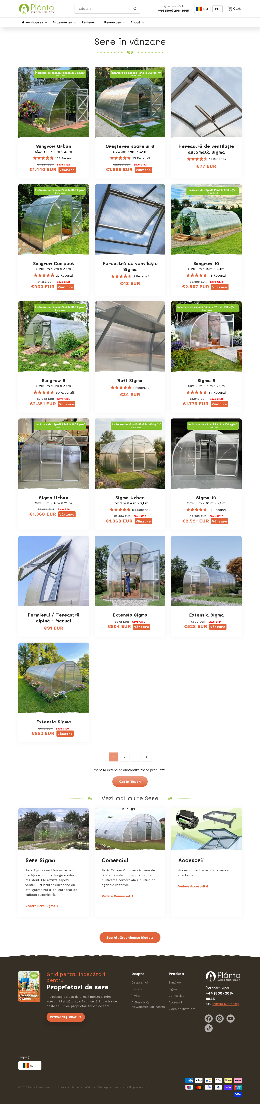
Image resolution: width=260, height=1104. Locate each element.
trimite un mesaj (225, 1004)
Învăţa (136, 996)
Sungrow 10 (206, 263)
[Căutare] (135, 8)
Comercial (115, 860)
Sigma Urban (53, 498)
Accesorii (191, 860)
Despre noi (139, 982)
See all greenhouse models (130, 937)
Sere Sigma (40, 860)
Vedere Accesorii (193, 886)
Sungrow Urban (53, 146)
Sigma (173, 989)
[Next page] (146, 756)
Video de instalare (182, 1009)
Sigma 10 (206, 498)
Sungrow (175, 982)
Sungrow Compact (53, 263)
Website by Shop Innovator (130, 1087)
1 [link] (113, 757)
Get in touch (130, 782)
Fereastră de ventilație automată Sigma (206, 149)
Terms (75, 1087)
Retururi (137, 989)
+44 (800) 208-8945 (173, 10)
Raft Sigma (130, 380)
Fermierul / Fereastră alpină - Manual (53, 618)
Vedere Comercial (117, 896)
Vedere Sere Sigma (42, 906)
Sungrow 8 (53, 380)
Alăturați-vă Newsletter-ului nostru (148, 1005)
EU (217, 9)
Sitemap (103, 1087)
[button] (33, 22)
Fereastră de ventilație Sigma (130, 266)
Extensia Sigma (130, 615)
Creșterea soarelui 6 (130, 146)
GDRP (88, 1087)
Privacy (61, 1087)
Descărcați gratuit (65, 1017)
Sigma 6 (206, 380)
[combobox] (107, 8)
